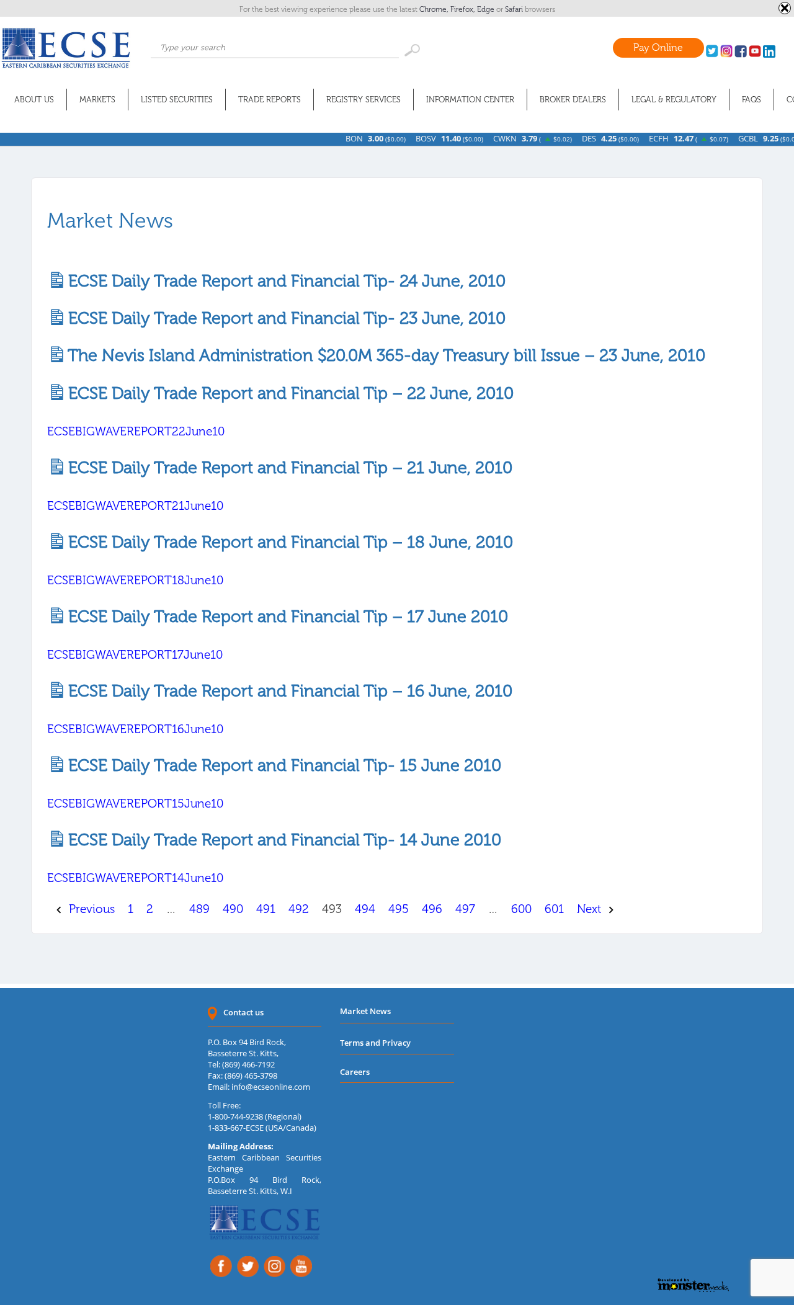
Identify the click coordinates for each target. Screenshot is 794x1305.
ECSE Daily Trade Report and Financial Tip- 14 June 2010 (280, 839)
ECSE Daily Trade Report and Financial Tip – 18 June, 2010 (286, 542)
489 (199, 909)
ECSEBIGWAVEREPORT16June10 (135, 729)
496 (432, 909)
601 (554, 909)
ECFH (636, 138)
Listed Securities (177, 99)
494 (365, 909)
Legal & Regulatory (673, 99)
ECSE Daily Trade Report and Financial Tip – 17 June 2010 (284, 616)
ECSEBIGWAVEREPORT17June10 (135, 655)
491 (265, 909)
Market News (365, 1011)
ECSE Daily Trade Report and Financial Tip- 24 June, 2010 (283, 280)
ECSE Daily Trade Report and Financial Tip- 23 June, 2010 (283, 318)
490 (233, 909)
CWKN (482, 138)
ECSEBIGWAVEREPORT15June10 (135, 803)
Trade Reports (269, 99)
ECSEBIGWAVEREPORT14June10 (135, 878)
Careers (355, 1071)
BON (332, 138)
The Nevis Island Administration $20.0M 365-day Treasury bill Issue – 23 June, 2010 (382, 355)
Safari (515, 9)
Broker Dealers (573, 99)
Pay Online (658, 47)
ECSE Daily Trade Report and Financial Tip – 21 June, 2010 (286, 467)
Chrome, (434, 9)
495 (398, 909)
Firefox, (463, 9)
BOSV (403, 138)
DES (567, 138)
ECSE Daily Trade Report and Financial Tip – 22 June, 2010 (287, 393)
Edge (486, 9)
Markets (97, 99)
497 (465, 909)
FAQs (751, 99)
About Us (34, 99)
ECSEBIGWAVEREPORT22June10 (136, 431)
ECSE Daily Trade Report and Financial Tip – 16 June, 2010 (286, 690)
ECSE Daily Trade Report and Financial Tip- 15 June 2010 (280, 765)
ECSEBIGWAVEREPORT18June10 (135, 580)
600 (521, 909)
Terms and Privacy (375, 1042)
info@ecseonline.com (270, 1086)
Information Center (470, 99)
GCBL (726, 138)
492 (298, 909)
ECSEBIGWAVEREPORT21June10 (135, 506)
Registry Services (363, 99)
